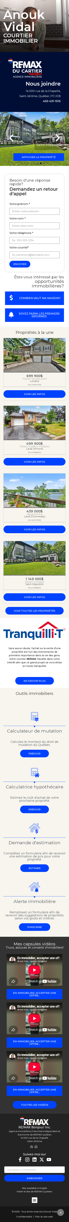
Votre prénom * (19, 204)
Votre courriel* (19, 247)
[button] (11, 138)
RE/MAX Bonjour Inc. (34, 1127)
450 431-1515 (52, 101)
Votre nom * (17, 218)
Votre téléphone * (21, 233)
